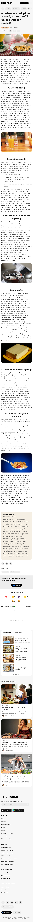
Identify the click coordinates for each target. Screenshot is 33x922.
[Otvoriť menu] (31, 3)
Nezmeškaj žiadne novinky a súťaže (11, 801)
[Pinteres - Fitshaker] (20, 902)
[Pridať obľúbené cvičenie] (10, 31)
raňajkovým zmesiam (8, 432)
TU (7, 450)
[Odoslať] (27, 804)
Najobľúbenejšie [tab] (17, 632)
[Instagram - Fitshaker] (7, 902)
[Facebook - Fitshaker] (3, 902)
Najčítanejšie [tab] (7, 632)
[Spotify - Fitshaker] (16, 902)
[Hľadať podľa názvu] (2, 8)
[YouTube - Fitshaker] (12, 902)
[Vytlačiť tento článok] (14, 31)
